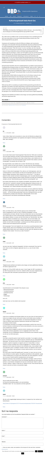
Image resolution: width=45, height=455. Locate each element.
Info (22, 453)
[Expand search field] (4, 7)
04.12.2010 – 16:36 (10, 284)
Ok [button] (36, 451)
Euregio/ (29, 102)
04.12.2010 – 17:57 (10, 377)
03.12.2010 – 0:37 (10, 243)
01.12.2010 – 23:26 (10, 132)
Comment (4, 416)
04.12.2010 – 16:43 (10, 313)
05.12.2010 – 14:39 (10, 396)
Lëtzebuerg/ (22, 102)
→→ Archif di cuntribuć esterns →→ (22, 2)
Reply (4, 142)
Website (4, 441)
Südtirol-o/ (25, 102)
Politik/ (14, 102)
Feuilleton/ (11, 102)
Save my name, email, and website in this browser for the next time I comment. (21, 447)
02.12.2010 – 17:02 (10, 207)
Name (3, 430)
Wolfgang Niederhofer (20, 23)
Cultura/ (9, 102)
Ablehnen (40, 451)
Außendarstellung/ (5, 102)
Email (3, 436)
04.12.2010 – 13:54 (10, 261)
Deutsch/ (33, 102)
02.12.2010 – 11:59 (10, 151)
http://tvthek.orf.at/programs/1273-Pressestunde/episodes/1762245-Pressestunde (22, 403)
